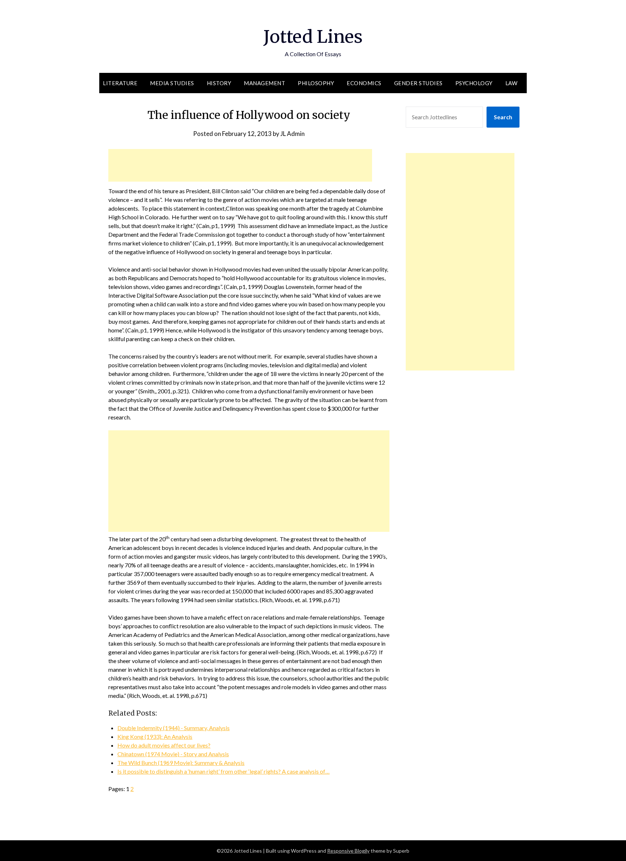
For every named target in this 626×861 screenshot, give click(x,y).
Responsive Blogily (348, 851)
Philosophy (316, 83)
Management (264, 83)
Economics (364, 83)
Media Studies (172, 83)
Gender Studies (418, 83)
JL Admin (292, 133)
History (219, 83)
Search (503, 116)
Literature (120, 83)
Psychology (474, 83)
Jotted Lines (313, 36)
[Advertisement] (240, 165)
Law (511, 83)
